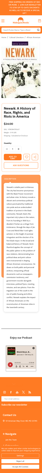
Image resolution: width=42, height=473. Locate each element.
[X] (23, 392)
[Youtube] (17, 392)
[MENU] (2, 20)
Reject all (20, 461)
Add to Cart (13, 157)
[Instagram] (4, 392)
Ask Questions (21, 165)
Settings (20, 455)
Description (10, 179)
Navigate (10, 434)
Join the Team (11, 440)
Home (3, 37)
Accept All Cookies (20, 466)
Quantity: (8, 143)
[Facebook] (11, 392)
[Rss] (30, 392)
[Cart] (39, 20)
